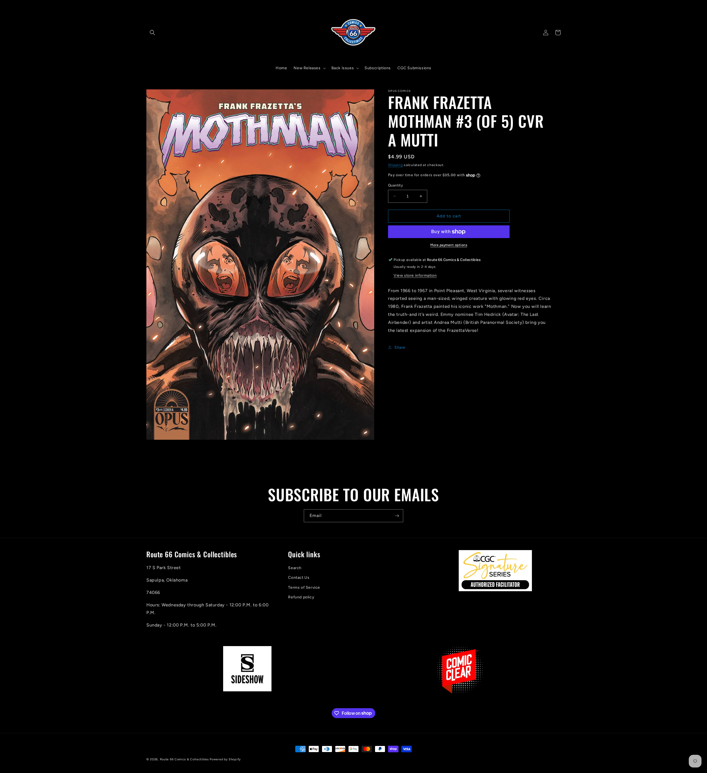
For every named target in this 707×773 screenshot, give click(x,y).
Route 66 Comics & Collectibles (184, 759)
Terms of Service (304, 587)
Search (295, 568)
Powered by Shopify (225, 759)
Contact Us (298, 577)
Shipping (395, 165)
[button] (152, 32)
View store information (415, 275)
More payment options (448, 245)
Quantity (395, 185)
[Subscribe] (397, 515)
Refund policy (301, 597)
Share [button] (399, 347)
